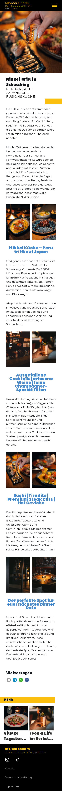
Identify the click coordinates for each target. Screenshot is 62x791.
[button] (9, 680)
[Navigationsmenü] (54, 5)
